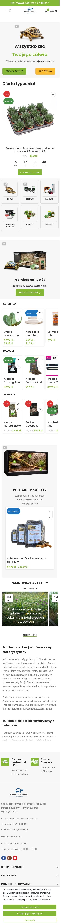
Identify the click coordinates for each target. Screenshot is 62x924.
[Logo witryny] (30, 10)
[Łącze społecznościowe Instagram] (9, 858)
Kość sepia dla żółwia (32, 333)
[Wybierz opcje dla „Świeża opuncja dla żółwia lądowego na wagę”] (18, 313)
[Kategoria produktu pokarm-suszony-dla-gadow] (49, 217)
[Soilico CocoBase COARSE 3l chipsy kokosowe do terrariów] (34, 409)
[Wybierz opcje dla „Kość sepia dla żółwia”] (40, 313)
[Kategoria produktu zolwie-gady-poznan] (10, 192)
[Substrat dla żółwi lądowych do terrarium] (30, 531)
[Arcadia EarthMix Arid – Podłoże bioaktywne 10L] (34, 366)
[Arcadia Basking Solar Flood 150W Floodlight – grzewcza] (12, 366)
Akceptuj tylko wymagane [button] (30, 913)
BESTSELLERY (9, 303)
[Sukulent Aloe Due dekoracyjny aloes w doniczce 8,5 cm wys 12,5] (29, 117)
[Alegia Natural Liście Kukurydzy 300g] (12, 409)
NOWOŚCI (8, 350)
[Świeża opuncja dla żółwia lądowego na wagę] (12, 319)
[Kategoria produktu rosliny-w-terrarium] (30, 217)
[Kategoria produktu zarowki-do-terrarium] (49, 192)
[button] (30, 172)
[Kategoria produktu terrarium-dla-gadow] (10, 218)
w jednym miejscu (45, 61)
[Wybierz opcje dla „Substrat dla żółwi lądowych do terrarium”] (49, 511)
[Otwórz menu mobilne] (4, 11)
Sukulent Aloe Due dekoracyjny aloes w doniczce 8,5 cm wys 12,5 (30, 149)
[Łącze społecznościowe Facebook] (3, 858)
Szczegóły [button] (30, 920)
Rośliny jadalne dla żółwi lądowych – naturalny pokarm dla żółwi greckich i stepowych (25, 615)
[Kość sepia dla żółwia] (34, 319)
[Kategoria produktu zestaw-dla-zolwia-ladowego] (30, 192)
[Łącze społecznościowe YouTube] (15, 858)
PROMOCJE (8, 394)
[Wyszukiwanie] (10, 11)
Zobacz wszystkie (29, 588)
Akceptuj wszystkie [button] (30, 907)
